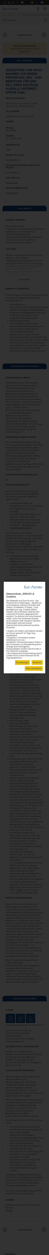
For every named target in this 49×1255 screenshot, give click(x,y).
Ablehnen (37, 662)
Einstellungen (22, 662)
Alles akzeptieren (33, 668)
